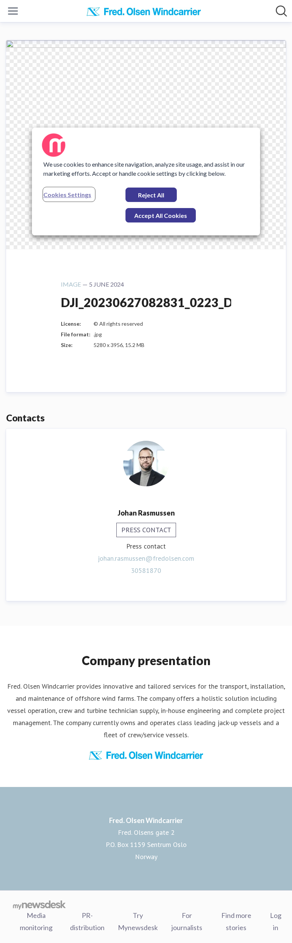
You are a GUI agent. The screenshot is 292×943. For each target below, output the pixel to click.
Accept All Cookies (160, 215)
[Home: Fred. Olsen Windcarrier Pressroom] (144, 11)
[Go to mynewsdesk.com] (39, 905)
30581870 (146, 570)
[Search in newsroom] (281, 11)
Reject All (151, 195)
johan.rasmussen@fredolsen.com (146, 558)
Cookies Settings (67, 194)
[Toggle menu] (13, 11)
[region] (146, 181)
